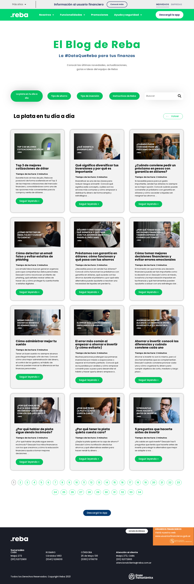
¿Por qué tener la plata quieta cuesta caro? (92, 430)
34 (140, 492)
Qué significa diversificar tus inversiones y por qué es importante (97, 168)
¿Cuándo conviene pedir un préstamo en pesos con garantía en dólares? (155, 168)
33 (131, 492)
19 (146, 482)
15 (115, 482)
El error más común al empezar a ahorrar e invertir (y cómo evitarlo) (96, 344)
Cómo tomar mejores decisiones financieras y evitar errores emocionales (155, 256)
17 (131, 482)
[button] (117, 4)
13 (100, 482)
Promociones (99, 15)
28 (90, 492)
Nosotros (45, 15)
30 (107, 492)
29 (98, 492)
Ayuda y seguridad (126, 15)
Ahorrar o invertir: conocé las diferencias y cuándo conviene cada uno (157, 344)
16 (123, 482)
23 (179, 482)
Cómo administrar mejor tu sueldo (36, 342)
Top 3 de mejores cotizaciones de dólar (32, 167)
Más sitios (17, 4)
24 (56, 492)
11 (84, 482)
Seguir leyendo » (29, 201)
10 (77, 482)
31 (115, 492)
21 (163, 482)
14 (107, 482)
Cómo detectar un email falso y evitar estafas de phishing (34, 256)
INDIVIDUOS (162, 4)
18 (139, 482)
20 (154, 482)
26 (73, 492)
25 (64, 492)
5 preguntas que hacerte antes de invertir (153, 430)
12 (92, 482)
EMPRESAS (176, 4)
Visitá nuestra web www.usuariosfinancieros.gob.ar (173, 533)
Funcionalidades (71, 15)
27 (81, 492)
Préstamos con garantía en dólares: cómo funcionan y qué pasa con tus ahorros (96, 256)
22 (170, 482)
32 (123, 492)
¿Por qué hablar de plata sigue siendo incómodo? (34, 430)
